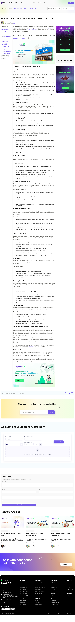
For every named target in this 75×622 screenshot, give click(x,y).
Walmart (43, 69)
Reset (67, 441)
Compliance (60, 613)
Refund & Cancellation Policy (69, 613)
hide (7, 26)
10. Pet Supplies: (7, 53)
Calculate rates (58, 441)
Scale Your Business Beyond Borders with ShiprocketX (5, 57)
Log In (65, 2)
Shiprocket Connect (30, 530)
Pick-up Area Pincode (9, 436)
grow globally (31, 346)
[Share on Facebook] (63, 393)
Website (3, 495)
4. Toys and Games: (7, 38)
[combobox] (33, 439)
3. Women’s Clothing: (7, 36)
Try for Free (71, 2)
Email (40, 489)
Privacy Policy (54, 613)
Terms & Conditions (47, 613)
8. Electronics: (6, 49)
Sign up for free (66, 564)
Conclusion (3, 60)
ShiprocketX (36, 329)
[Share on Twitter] (65, 393)
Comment (4, 481)
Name (3, 489)
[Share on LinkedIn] (67, 393)
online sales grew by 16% (31, 29)
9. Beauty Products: (7, 51)
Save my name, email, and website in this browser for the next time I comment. (18, 500)
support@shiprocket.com (7, 590)
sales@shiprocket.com (7, 592)
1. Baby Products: (6, 31)
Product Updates (4, 530)
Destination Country (28, 436)
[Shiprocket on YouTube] (72, 393)
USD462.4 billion (49, 28)
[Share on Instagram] (69, 393)
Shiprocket (15, 23)
